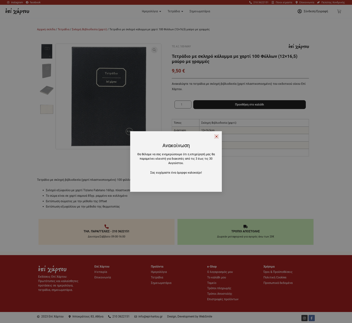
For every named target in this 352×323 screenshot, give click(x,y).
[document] (176, 161)
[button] (216, 136)
